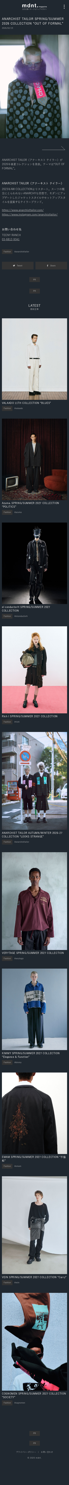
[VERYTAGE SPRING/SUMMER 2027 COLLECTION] (34, 901)
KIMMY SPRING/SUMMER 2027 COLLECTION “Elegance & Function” (31, 1055)
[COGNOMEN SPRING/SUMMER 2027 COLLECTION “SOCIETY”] (34, 1342)
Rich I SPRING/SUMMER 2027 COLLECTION (30, 716)
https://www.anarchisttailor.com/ (23, 210)
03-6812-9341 (11, 239)
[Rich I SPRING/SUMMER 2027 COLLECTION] (34, 669)
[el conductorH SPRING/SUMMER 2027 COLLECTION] (34, 563)
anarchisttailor (22, 252)
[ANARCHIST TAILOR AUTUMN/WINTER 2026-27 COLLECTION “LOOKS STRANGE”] (34, 781)
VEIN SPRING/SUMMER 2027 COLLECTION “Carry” (34, 1277)
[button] (53, 148)
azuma (19, 512)
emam (18, 1166)
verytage (20, 958)
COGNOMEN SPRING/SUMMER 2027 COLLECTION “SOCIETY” (34, 1395)
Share (53, 266)
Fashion (7, 252)
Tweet (19, 266)
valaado (19, 408)
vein (17, 1282)
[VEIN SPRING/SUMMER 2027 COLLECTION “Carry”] (34, 1225)
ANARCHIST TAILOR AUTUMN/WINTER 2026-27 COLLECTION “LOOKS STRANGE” (32, 835)
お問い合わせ (47, 1452)
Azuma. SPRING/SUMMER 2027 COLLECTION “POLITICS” (30, 505)
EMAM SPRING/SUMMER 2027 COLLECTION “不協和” (34, 1159)
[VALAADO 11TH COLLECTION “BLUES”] (34, 359)
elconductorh (22, 616)
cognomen (20, 1403)
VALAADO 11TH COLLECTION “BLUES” (26, 403)
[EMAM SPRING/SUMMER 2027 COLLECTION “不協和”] (34, 1113)
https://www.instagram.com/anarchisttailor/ (30, 214)
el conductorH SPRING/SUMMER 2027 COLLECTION (26, 609)
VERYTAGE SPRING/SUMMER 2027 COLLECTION (33, 953)
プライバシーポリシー (26, 1452)
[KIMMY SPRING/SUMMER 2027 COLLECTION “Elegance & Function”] (34, 1009)
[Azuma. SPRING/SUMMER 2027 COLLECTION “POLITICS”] (34, 459)
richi (18, 722)
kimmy (18, 1062)
